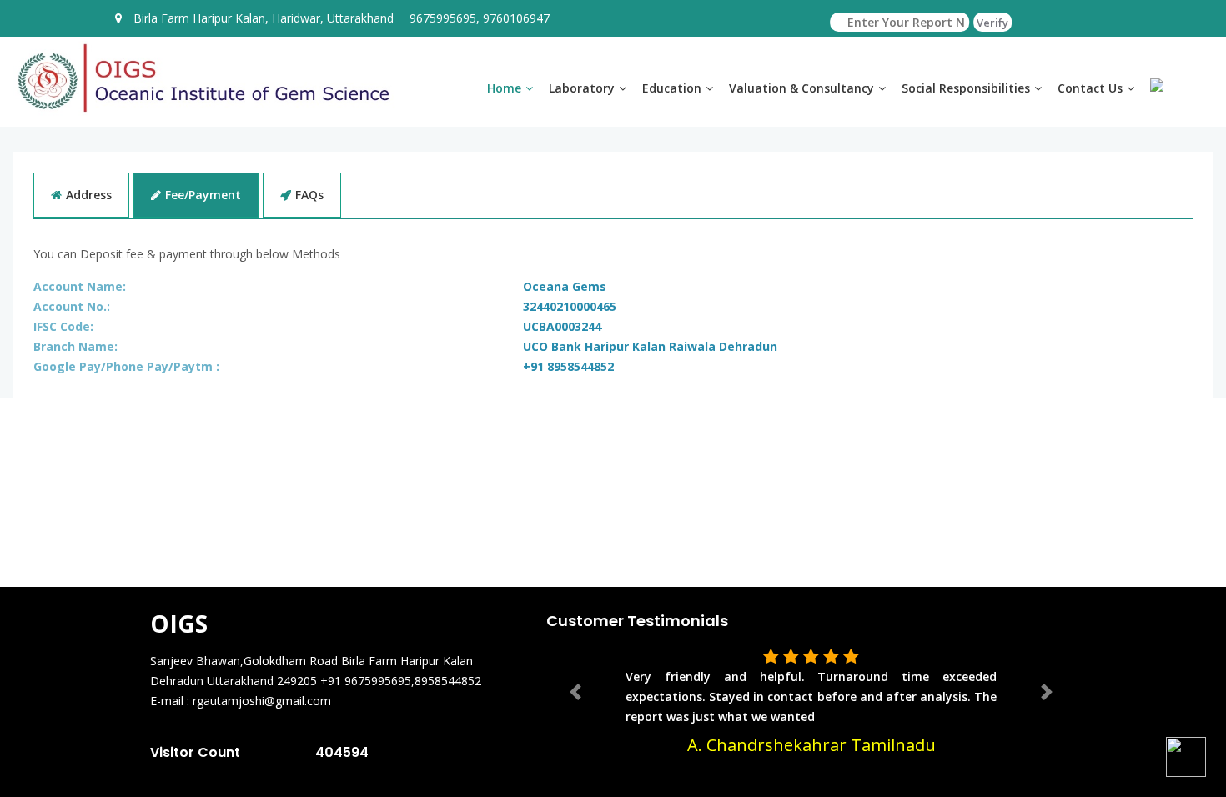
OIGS (179, 624)
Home (504, 88)
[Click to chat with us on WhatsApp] (1186, 757)
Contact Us (1090, 88)
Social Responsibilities (966, 88)
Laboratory (582, 88)
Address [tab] (89, 195)
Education (671, 88)
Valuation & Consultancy (801, 88)
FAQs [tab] (309, 195)
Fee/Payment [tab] (203, 195)
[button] (575, 692)
